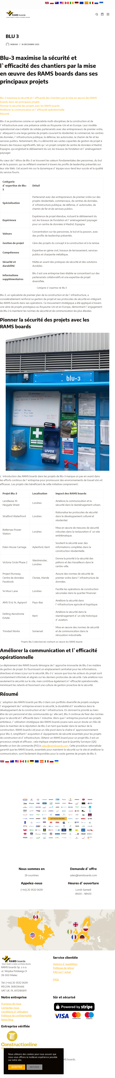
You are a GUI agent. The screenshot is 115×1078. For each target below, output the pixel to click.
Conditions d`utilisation (14, 1011)
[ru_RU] (96, 2)
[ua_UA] (101, 2)
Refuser (34, 1067)
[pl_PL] (52, 2)
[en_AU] (57, 2)
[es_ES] (86, 2)
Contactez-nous (10, 1007)
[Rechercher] (97, 14)
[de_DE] (77, 2)
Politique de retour (63, 967)
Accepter (16, 1067)
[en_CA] (67, 2)
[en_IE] (72, 2)
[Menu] (108, 14)
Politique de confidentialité (16, 1015)
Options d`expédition (65, 964)
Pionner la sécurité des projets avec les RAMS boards (30, 105)
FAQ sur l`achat (62, 972)
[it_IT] (91, 2)
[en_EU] (82, 2)
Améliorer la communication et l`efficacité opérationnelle (32, 109)
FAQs (56, 979)
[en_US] (62, 2)
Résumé (4, 113)
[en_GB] (47, 2)
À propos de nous (11, 1003)
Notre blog (7, 1019)
